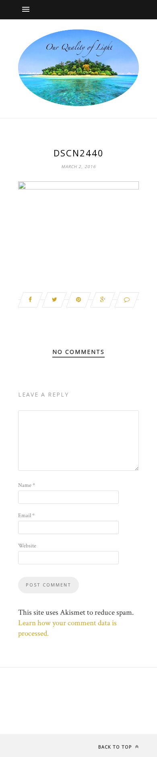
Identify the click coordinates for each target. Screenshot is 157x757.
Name (26, 485)
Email (26, 515)
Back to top (116, 747)
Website (27, 545)
